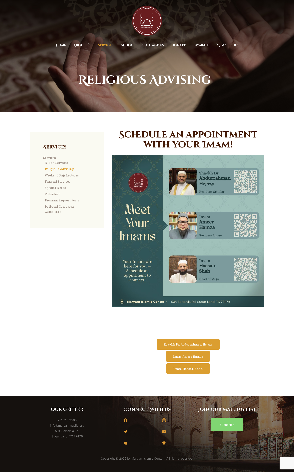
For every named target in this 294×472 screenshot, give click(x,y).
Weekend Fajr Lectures (62, 175)
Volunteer (52, 194)
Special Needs (55, 188)
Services (49, 158)
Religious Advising (59, 169)
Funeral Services (57, 181)
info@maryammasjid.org (67, 425)
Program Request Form (62, 200)
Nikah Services (56, 163)
